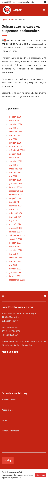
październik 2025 (17, 150)
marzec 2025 (15, 172)
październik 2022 (17, 280)
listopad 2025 (15, 146)
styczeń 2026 (15, 143)
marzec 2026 (15, 135)
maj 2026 (13, 128)
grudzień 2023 (15, 228)
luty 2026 (13, 139)
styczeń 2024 (15, 224)
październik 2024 (17, 191)
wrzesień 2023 (16, 239)
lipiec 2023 (14, 246)
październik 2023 (17, 235)
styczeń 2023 (15, 268)
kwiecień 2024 (15, 213)
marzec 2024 (15, 217)
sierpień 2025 (15, 154)
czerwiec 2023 (16, 250)
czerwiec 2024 (16, 205)
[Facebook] (45, 2)
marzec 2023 (15, 261)
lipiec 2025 (14, 157)
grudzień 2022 (15, 272)
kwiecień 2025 (15, 168)
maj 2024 (13, 209)
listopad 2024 (15, 187)
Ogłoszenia (7, 19)
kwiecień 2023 (15, 257)
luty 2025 (13, 176)
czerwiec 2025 (16, 161)
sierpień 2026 (15, 117)
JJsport (17, 9)
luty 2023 (13, 265)
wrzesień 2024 (16, 194)
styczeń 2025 (15, 180)
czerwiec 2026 (16, 124)
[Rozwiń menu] (43, 9)
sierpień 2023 (15, 243)
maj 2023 (13, 254)
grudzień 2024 (15, 183)
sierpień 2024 (15, 198)
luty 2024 (13, 220)
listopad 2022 (15, 276)
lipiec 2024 (14, 202)
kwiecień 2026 (15, 131)
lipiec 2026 (14, 120)
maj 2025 (13, 165)
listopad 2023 (15, 231)
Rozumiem (40, 475)
